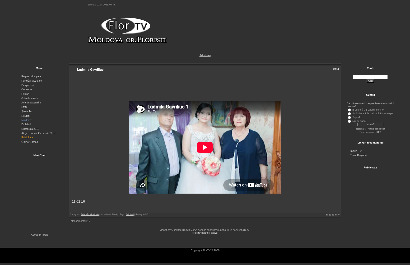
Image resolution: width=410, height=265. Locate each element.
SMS (24, 107)
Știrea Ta (26, 111)
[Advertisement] (205, 87)
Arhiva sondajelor (376, 129)
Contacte (26, 89)
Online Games (29, 141)
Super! (356, 117)
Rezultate (361, 129)
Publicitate (27, 137)
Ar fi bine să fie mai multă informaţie (372, 113)
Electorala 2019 (30, 128)
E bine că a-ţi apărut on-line (368, 109)
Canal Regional (358, 155)
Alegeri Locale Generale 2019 (38, 133)
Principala (205, 55)
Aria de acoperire (31, 102)
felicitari (130, 214)
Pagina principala (31, 76)
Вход (214, 232)
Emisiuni (26, 124)
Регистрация (201, 232)
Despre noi (27, 85)
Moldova (27, 120)
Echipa (25, 94)
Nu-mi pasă (359, 121)
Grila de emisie (29, 98)
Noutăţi (25, 115)
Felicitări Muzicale (31, 80)
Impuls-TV (356, 150)
